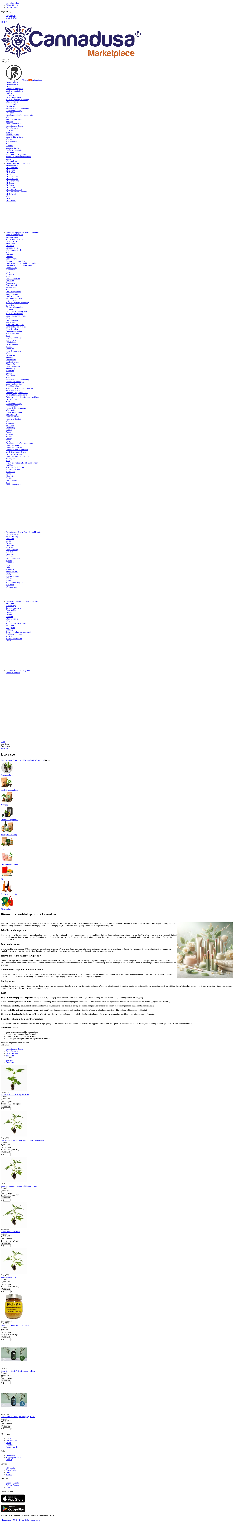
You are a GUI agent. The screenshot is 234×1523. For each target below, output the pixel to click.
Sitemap (9, 1475)
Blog (8, 1472)
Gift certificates (12, 5)
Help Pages (10, 1455)
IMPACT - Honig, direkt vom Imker (15, 1325)
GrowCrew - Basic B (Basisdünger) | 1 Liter (18, 1417)
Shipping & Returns (13, 1457)
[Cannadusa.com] (71, 57)
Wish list (9, 1445)
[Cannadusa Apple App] (13, 1502)
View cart (4, 748)
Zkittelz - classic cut (8, 1277)
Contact (9, 1460)
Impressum (6, 1520)
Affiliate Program (12, 1485)
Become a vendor (12, 1483)
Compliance (35, 1520)
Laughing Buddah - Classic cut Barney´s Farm (19, 1186)
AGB (15, 1520)
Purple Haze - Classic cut (10, 1232)
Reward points (11, 1470)
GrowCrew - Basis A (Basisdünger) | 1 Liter (18, 1371)
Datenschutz (24, 1520)
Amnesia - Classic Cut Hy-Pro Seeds (15, 1094)
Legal (8, 1487)
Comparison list (12, 1447)
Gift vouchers (11, 1468)
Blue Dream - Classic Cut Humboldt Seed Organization (22, 1140)
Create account (11, 1440)
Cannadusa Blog (12, 3)
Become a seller (12, 7)
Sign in (8, 1438)
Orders (8, 1443)
